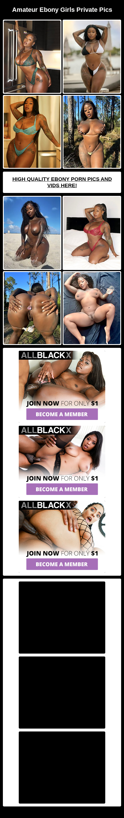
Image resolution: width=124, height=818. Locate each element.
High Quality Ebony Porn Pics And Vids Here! (62, 182)
